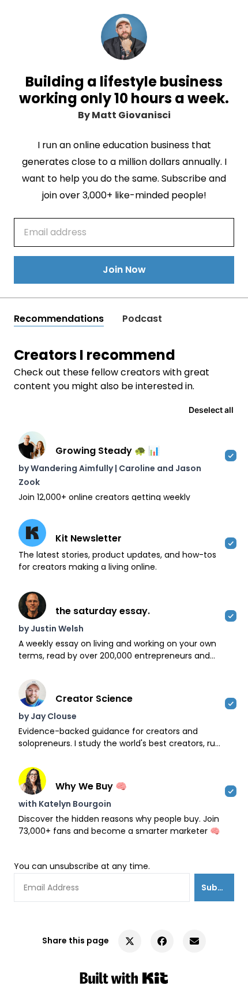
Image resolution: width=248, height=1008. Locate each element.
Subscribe (217, 887)
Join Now (124, 269)
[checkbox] (124, 466)
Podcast (142, 318)
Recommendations (59, 318)
